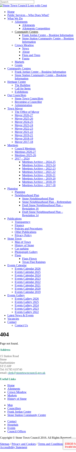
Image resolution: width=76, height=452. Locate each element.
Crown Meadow (24, 45)
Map (10, 405)
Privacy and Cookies (24, 444)
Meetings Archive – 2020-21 (39, 175)
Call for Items (23, 88)
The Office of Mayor (27, 111)
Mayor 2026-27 (24, 115)
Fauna (25, 58)
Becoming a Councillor (28, 101)
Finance (19, 225)
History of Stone (24, 245)
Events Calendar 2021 (28, 285)
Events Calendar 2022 (28, 282)
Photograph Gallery (26, 252)
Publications (14, 218)
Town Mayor (15, 108)
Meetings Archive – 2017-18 (39, 185)
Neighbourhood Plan (27, 195)
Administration (23, 105)
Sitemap (4, 444)
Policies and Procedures (28, 228)
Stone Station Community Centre (26, 415)
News (25, 48)
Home (11, 11)
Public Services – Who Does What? (28, 15)
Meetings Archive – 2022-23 (39, 168)
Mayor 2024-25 (24, 121)
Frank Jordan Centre (19, 411)
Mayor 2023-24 (24, 125)
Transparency (22, 221)
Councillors (14, 408)
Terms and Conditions (51, 444)
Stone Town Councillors (29, 98)
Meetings (12, 145)
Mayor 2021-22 (24, 131)
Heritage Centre (16, 81)
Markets (19, 61)
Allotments (21, 21)
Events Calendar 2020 (28, 288)
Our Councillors (16, 95)
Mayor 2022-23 (24, 128)
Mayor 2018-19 (24, 138)
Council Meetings (25, 148)
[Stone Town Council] (23, 5)
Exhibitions (21, 91)
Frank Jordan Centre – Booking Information (47, 35)
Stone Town (14, 238)
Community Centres (19, 68)
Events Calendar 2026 (28, 268)
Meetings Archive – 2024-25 (39, 161)
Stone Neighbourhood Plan (38, 198)
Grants (19, 65)
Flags (18, 255)
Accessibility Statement (13, 447)
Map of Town (23, 242)
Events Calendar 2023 (28, 278)
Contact (11, 322)
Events (11, 428)
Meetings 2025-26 (25, 155)
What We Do (15, 18)
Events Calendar (17, 265)
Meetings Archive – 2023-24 (39, 165)
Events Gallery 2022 (27, 312)
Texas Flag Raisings (34, 262)
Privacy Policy (23, 235)
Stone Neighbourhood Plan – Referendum (46, 201)
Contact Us (21, 325)
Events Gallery (16, 295)
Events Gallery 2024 (27, 305)
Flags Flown (29, 258)
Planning (12, 188)
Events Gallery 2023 (27, 308)
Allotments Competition (36, 28)
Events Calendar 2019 (28, 292)
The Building (22, 85)
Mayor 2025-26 (24, 118)
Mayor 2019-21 (24, 135)
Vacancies (13, 318)
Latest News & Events (20, 315)
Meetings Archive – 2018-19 (39, 181)
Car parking (22, 248)
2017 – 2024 (22, 158)
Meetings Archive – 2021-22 (39, 171)
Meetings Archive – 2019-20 (39, 178)
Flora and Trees (31, 55)
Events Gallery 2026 (27, 298)
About (26, 51)
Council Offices (16, 431)
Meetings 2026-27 (25, 151)
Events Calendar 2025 (28, 272)
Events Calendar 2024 (28, 275)
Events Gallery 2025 (27, 302)
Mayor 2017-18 (24, 141)
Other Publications (25, 232)
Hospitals (12, 424)
